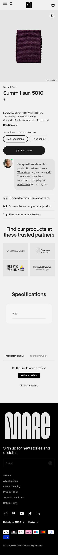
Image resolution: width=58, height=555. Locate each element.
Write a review (29, 375)
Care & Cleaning (11, 486)
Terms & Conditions (13, 497)
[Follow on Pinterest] (13, 513)
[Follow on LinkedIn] (38, 513)
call (48, 172)
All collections (10, 481)
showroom (23, 184)
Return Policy (10, 503)
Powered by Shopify (33, 545)
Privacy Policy (10, 491)
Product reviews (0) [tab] (14, 355)
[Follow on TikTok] (30, 513)
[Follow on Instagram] (5, 513)
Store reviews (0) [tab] (38, 355)
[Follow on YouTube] (22, 513)
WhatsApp (23, 172)
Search (7, 475)
